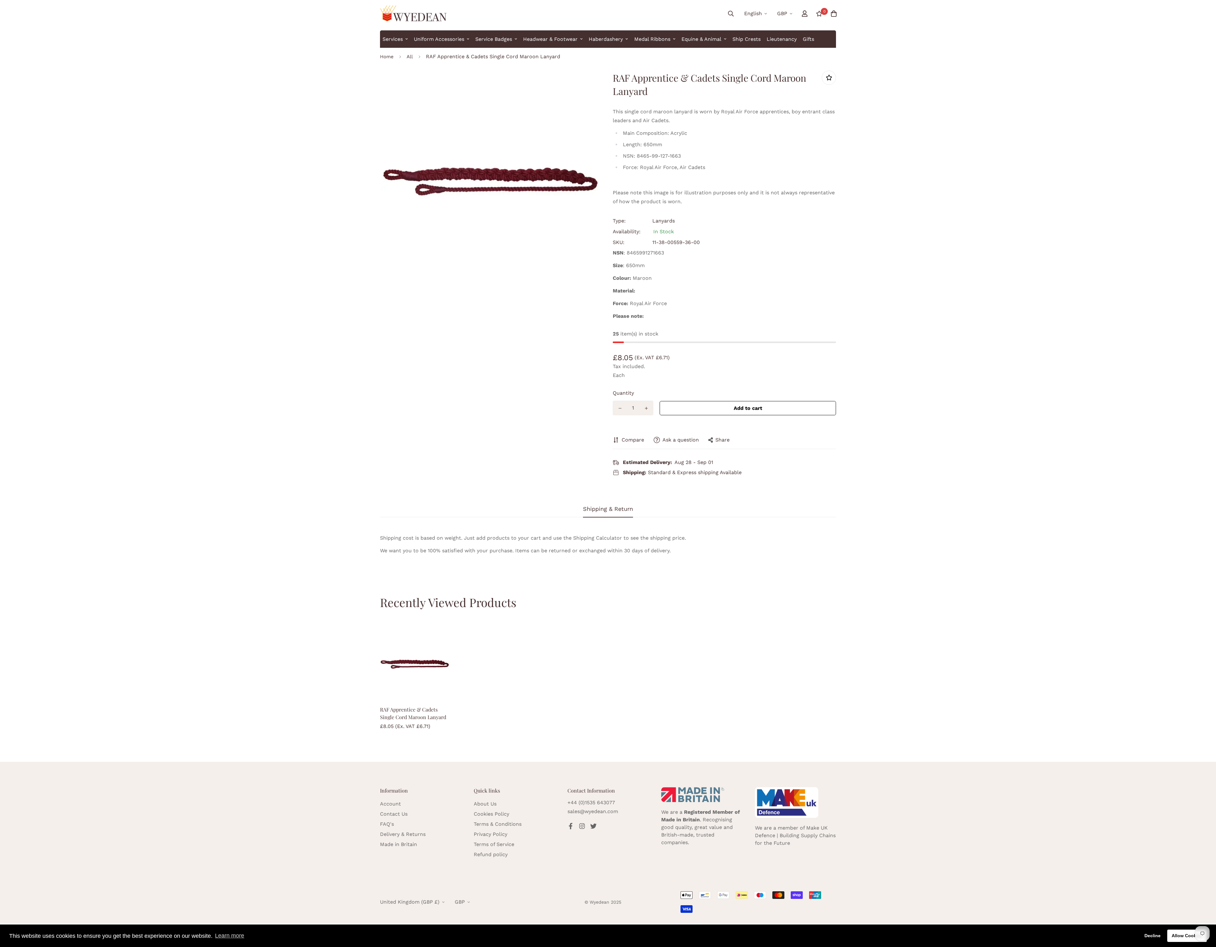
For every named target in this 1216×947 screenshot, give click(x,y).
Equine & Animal (701, 39)
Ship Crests (746, 39)
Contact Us (394, 814)
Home (387, 57)
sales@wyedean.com (592, 811)
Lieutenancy (782, 39)
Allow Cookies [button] (1187, 935)
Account (390, 804)
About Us (485, 804)
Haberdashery (606, 39)
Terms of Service (494, 844)
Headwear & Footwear (550, 39)
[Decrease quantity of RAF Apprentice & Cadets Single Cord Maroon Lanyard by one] (620, 408)
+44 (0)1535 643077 (591, 803)
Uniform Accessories (439, 39)
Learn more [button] (229, 935)
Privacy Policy (490, 834)
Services (393, 39)
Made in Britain (398, 844)
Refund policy (491, 854)
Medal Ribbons (652, 39)
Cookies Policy (491, 814)
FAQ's (387, 824)
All (410, 57)
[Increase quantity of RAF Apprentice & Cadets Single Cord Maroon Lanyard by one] (646, 408)
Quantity (623, 393)
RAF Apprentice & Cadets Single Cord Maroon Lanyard (413, 713)
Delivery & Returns (403, 834)
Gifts (808, 39)
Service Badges (493, 39)
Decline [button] (1152, 935)
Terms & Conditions (498, 824)
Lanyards (663, 221)
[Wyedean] (413, 14)
